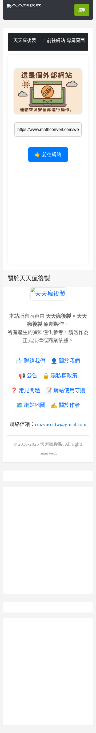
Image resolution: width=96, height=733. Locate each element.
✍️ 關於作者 (65, 405)
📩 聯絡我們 (30, 361)
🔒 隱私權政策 (60, 376)
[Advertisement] (48, 210)
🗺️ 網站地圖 (30, 405)
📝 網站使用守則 (65, 390)
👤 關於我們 (65, 361)
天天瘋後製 (24, 40)
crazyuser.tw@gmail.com (60, 424)
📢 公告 (28, 376)
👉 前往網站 (48, 154)
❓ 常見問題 (25, 390)
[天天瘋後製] (24, 5)
